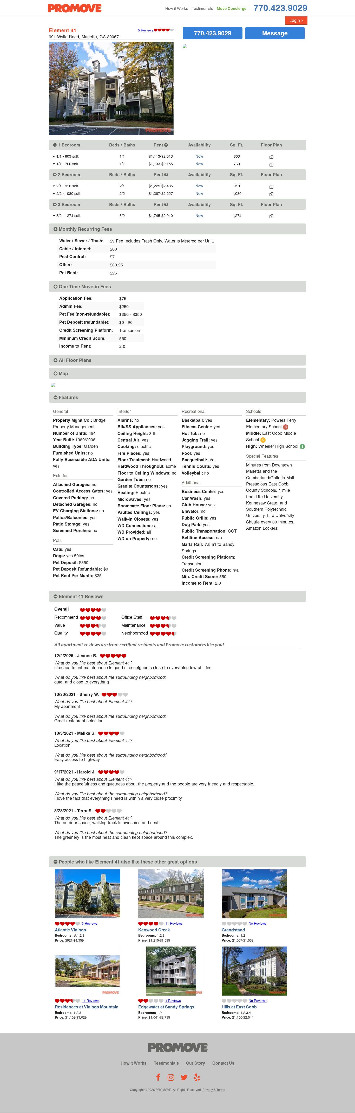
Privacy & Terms (213, 1089)
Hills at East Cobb (239, 1007)
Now (199, 156)
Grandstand (233, 930)
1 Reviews (173, 1000)
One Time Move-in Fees (84, 286)
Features (67, 397)
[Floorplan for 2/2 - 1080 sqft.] (271, 193)
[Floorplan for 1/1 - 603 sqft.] (271, 156)
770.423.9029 (280, 8)
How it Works (176, 8)
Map (62, 373)
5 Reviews (145, 30)
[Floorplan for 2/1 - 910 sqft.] (271, 185)
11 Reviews (174, 923)
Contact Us (223, 1063)
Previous (60, 88)
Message (275, 33)
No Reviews (258, 923)
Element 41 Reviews (80, 596)
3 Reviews (89, 923)
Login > (296, 20)
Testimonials (202, 8)
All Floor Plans (74, 360)
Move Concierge (231, 8)
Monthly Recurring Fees (84, 229)
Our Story (195, 1063)
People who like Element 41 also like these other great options (127, 861)
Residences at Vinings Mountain (87, 1007)
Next (160, 88)
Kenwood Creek (154, 930)
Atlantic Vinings (70, 930)
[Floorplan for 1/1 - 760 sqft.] (271, 163)
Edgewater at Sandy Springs (166, 1007)
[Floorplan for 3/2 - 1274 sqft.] (271, 215)
